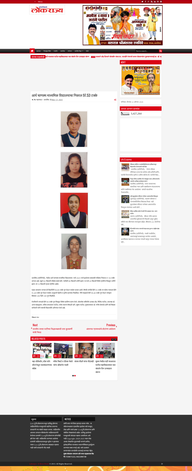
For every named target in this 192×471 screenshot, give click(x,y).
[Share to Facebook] (45, 345)
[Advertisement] (74, 75)
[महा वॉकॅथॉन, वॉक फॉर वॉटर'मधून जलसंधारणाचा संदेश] (84, 350)
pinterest (161, 1)
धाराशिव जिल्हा (78, 51)
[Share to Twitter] (47, 345)
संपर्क (87, 51)
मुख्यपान (32, 50)
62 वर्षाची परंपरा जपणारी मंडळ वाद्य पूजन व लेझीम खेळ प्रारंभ (144, 229)
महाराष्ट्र (38, 51)
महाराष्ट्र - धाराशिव (42, 100)
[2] (75, 383)
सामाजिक (62, 51)
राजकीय (56, 51)
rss (151, 1)
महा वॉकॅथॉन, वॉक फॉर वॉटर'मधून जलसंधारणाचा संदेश (84, 365)
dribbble (157, 1)
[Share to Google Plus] (50, 345)
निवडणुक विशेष (47, 51)
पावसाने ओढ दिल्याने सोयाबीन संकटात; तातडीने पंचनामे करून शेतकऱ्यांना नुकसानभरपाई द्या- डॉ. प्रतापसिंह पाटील (128, 57)
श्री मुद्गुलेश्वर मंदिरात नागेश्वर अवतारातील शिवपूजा (144, 196)
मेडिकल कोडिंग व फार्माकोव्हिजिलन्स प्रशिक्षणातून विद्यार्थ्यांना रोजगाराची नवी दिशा (143, 165)
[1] (73, 383)
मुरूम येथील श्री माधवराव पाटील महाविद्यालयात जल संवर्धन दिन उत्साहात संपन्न (58, 57)
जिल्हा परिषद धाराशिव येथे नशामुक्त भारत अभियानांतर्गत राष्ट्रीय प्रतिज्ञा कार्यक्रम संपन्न (145, 180)
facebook (145, 1)
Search (160, 50)
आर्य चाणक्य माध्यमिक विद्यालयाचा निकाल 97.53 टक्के (64, 95)
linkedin (154, 1)
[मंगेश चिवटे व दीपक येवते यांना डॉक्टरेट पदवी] (105, 350)
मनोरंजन (70, 51)
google (148, 1)
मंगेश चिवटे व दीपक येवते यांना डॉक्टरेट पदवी (105, 363)
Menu (40, 2)
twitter (142, 1)
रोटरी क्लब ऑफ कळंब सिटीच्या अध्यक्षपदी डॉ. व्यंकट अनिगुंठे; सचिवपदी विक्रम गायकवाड (62, 367)
